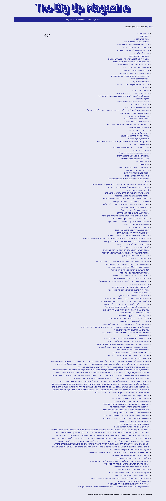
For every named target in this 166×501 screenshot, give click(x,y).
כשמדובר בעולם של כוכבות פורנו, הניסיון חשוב (131, 201)
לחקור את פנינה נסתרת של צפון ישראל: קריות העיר (129, 450)
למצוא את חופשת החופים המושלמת (135, 159)
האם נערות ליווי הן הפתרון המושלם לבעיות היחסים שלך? (127, 264)
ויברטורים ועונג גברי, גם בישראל (136, 107)
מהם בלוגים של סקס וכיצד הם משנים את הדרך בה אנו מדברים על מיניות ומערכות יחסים (115, 327)
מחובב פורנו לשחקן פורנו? (138, 127)
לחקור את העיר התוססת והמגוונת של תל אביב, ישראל (128, 341)
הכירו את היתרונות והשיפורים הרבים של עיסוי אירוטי (128, 290)
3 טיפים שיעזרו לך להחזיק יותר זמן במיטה (133, 50)
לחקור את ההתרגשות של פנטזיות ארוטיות (133, 421)
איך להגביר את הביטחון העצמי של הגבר (133, 65)
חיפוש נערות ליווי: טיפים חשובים (136, 119)
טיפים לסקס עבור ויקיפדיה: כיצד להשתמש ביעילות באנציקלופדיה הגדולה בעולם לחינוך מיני (113, 487)
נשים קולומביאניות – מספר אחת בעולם (134, 73)
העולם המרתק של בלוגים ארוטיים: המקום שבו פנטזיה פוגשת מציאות (122, 344)
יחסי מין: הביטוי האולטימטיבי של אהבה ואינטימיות (129, 455)
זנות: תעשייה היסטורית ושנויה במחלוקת (133, 296)
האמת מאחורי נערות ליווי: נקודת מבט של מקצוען (130, 353)
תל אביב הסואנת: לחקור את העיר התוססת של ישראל (128, 236)
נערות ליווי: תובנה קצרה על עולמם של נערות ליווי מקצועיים (126, 241)
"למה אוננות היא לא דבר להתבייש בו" (134, 247)
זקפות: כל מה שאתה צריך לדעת (136, 173)
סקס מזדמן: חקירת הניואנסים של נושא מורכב (131, 401)
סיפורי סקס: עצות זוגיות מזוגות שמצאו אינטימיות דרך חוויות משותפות (122, 261)
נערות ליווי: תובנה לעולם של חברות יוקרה (133, 350)
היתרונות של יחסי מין (140, 293)
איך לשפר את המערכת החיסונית (136, 170)
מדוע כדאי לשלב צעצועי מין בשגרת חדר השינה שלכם (128, 318)
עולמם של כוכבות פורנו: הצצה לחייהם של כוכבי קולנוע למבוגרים (124, 347)
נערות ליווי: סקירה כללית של (138, 336)
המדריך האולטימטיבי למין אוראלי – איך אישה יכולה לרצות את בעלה (123, 142)
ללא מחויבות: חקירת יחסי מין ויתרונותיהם (133, 233)
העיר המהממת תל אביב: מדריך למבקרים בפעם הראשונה (127, 298)
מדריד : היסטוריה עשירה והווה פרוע (135, 136)
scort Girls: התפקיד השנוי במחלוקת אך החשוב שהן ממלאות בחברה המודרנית (118, 452)
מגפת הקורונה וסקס (141, 82)
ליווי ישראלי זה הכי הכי (140, 133)
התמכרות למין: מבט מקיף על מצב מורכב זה (132, 196)
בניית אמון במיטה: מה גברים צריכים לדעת (132, 93)
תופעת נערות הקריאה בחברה (137, 227)
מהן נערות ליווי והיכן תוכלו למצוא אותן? (134, 321)
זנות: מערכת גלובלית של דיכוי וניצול (135, 210)
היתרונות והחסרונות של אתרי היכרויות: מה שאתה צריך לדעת (125, 216)
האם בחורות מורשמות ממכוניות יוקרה (134, 113)
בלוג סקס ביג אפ (93, 20)
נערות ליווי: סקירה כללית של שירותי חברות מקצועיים (128, 267)
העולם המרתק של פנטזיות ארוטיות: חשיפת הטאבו (129, 398)
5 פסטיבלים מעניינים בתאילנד (137, 190)
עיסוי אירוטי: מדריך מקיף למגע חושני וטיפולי (132, 230)
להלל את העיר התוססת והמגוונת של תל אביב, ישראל (128, 484)
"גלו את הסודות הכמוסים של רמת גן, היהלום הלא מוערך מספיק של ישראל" (120, 184)
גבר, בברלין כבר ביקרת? (139, 144)
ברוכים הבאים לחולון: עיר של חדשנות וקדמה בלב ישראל (127, 307)
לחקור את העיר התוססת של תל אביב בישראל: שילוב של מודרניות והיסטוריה (119, 461)
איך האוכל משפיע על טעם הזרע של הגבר (133, 45)
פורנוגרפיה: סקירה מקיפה (139, 284)
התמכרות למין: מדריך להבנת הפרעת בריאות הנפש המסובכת (125, 253)
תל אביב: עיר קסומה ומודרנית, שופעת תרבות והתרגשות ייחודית (124, 301)
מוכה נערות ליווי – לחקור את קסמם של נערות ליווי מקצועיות (126, 304)
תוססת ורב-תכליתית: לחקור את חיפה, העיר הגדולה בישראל (126, 324)
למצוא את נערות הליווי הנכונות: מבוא (134, 313)
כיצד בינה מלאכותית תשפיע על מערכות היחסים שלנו (128, 179)
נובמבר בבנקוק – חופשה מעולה (136, 42)
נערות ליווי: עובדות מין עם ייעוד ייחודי (134, 273)
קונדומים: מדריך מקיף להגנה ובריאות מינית (132, 470)
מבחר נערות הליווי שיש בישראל (136, 122)
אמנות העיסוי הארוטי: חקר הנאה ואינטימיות (132, 475)
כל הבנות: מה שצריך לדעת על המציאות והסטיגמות (129, 407)
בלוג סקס (149, 27)
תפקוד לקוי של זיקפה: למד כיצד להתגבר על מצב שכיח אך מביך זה (123, 96)
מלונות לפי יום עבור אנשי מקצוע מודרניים (133, 156)
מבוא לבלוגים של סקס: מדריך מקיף (135, 256)
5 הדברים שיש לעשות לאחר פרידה (135, 70)
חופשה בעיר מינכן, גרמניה (138, 56)
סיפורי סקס (80, 20)
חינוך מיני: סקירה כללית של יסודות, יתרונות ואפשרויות (128, 187)
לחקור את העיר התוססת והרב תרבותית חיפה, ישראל (128, 472)
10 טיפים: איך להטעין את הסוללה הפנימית (132, 84)
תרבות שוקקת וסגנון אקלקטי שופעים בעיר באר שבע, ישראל (126, 338)
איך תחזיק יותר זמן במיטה (139, 104)
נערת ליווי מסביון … (141, 39)
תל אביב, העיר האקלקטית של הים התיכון (133, 458)
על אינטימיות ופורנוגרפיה (139, 130)
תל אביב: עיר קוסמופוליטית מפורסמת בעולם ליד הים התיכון (126, 310)
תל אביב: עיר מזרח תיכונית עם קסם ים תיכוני (131, 330)
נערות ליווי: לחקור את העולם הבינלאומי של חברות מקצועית (126, 250)
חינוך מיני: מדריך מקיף (140, 150)
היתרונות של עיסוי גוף (140, 90)
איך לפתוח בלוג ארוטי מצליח (138, 259)
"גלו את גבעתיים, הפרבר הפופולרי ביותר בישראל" (130, 270)
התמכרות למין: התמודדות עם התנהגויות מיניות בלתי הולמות (125, 204)
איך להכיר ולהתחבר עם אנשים (137, 176)
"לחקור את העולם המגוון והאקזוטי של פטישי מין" (130, 287)
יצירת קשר (70, 20)
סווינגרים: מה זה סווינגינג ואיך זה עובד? (134, 153)
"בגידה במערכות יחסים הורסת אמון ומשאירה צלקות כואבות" (126, 199)
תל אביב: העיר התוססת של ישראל (135, 358)
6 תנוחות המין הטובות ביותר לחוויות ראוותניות (131, 279)
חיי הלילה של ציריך (141, 53)
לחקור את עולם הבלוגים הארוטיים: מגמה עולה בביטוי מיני (126, 464)
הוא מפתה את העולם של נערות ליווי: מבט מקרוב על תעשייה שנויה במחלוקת (119, 478)
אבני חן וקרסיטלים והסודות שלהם (136, 47)
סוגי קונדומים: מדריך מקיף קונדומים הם (133, 316)
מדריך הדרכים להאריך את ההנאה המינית (133, 102)
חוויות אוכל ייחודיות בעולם (139, 116)
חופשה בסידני (143, 164)
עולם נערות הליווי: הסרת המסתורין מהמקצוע (131, 467)
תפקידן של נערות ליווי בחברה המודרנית (133, 481)
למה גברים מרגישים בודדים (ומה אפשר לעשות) (131, 62)
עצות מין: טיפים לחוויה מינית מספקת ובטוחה (131, 427)
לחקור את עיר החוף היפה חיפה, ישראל (134, 167)
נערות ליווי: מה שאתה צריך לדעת (136, 224)
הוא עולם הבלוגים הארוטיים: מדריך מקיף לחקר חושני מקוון (126, 415)
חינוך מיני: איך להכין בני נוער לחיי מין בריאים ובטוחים (128, 59)
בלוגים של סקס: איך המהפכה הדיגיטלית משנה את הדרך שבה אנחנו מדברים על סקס (116, 239)
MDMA (146, 87)
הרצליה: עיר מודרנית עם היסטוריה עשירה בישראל (129, 147)
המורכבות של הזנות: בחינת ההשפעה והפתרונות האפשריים (126, 418)
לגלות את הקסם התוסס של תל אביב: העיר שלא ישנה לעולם (126, 410)
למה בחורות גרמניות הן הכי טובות (136, 67)
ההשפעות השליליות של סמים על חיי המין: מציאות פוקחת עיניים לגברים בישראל (118, 110)
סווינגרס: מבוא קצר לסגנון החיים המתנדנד (132, 244)
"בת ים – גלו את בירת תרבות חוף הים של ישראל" (130, 219)
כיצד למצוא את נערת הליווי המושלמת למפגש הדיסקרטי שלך (125, 333)
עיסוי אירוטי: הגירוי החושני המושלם (135, 207)
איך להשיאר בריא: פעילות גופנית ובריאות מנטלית (130, 76)
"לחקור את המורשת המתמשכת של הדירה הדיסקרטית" (128, 124)
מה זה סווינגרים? (142, 161)
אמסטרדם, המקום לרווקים (138, 139)
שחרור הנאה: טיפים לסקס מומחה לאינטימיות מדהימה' (128, 355)
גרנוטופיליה (144, 181)
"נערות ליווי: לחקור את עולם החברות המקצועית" (130, 276)
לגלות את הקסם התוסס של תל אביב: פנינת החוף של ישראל (126, 404)
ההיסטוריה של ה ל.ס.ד (140, 79)
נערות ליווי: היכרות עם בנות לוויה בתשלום (133, 213)
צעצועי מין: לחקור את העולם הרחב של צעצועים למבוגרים (127, 193)
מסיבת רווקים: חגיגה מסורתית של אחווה (133, 424)
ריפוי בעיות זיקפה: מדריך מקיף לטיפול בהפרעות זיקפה (128, 221)
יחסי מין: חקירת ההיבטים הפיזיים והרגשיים (132, 395)
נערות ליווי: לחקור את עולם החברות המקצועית (131, 412)
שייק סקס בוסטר (142, 99)
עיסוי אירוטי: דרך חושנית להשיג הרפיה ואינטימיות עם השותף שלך (123, 281)
